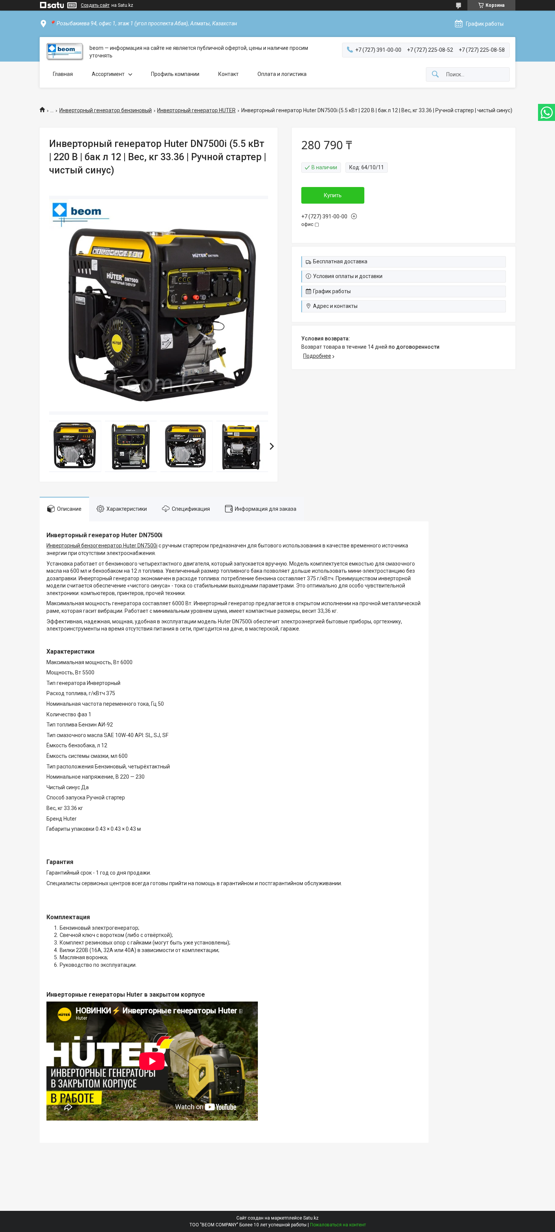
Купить (333, 195)
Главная (63, 74)
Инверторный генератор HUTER (196, 110)
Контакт (228, 74)
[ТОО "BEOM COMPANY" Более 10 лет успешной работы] (64, 52)
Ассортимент (108, 74)
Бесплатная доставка (340, 261)
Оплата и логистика (282, 74)
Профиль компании (175, 74)
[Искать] (435, 74)
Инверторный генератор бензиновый (105, 110)
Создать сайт (95, 5)
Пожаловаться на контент (338, 1224)
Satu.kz (311, 1218)
